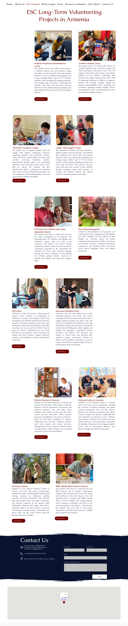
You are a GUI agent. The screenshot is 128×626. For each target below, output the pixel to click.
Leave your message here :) (72, 562)
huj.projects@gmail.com (39, 547)
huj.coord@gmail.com (38, 545)
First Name (67, 547)
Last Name (90, 547)
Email (65, 554)
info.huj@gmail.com (36, 549)
